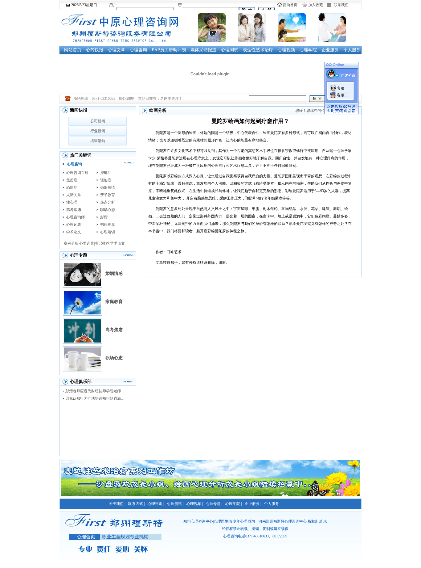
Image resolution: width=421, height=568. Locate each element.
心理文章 (116, 50)
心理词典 (73, 224)
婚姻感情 (107, 187)
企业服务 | (253, 504)
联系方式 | (136, 504)
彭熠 (104, 217)
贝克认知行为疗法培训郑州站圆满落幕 (96, 398)
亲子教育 (107, 195)
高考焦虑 (73, 210)
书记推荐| (102, 243)
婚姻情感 (114, 273)
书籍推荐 (107, 224)
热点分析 (107, 202)
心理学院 (308, 50)
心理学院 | (233, 504)
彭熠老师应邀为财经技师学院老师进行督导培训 (96, 391)
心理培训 (107, 232)
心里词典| (87, 243)
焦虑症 (71, 180)
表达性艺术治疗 (258, 50)
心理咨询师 (75, 217)
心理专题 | (214, 504)
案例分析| (71, 243)
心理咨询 (138, 50)
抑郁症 (105, 172)
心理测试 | (175, 504)
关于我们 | (117, 504)
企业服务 (330, 50)
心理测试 (229, 50)
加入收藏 (315, 5)
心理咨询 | (156, 504)
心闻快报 (94, 50)
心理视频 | (194, 504)
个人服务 (352, 50)
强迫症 (105, 180)
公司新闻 (97, 121)
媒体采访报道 (203, 50)
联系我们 (341, 5)
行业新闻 (97, 131)
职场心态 (107, 210)
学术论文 (73, 232)
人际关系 (73, 195)
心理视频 (286, 50)
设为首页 (290, 5)
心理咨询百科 (77, 172)
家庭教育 (114, 301)
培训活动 (97, 141)
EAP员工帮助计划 (169, 50)
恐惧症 (71, 187)
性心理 (71, 202)
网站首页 (72, 50)
